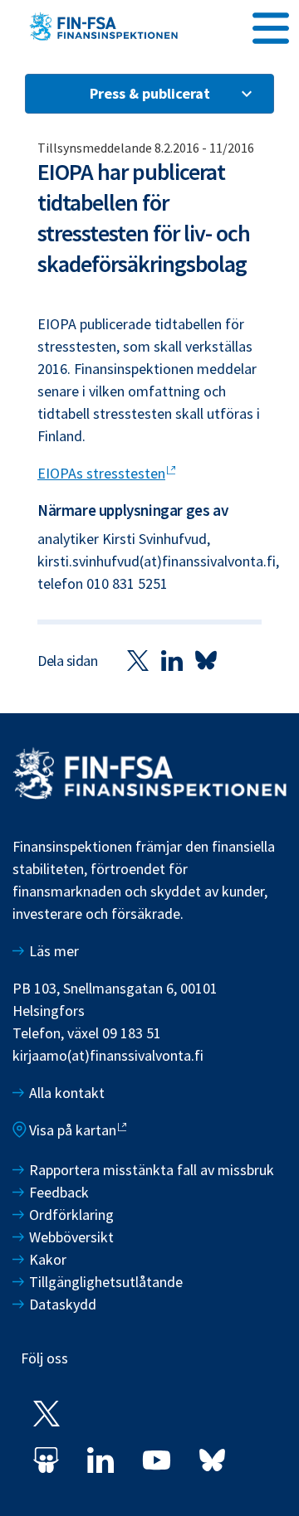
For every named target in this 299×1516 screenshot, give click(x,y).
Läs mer (54, 950)
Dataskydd (62, 1304)
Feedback (59, 1192)
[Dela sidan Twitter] (138, 660)
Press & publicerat (150, 93)
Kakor (47, 1259)
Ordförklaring (71, 1214)
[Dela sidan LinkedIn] (172, 660)
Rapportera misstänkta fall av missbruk (151, 1169)
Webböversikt (71, 1236)
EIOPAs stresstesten (101, 473)
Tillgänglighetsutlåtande (106, 1281)
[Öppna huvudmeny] (270, 25)
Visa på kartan (72, 1129)
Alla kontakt (67, 1092)
